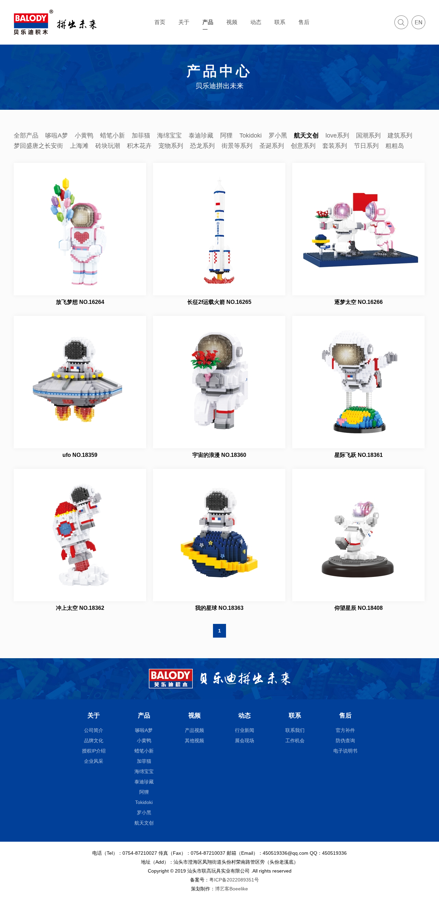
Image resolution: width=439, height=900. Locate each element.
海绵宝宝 (169, 135)
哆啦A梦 (56, 135)
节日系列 (366, 145)
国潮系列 (368, 135)
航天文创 (306, 135)
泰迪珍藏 (201, 135)
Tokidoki (250, 135)
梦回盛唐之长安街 (38, 145)
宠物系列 (170, 145)
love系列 (337, 135)
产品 (207, 22)
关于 (183, 22)
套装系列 (334, 145)
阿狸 (226, 135)
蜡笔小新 (112, 135)
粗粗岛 (394, 145)
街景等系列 (237, 145)
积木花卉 (139, 145)
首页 (159, 22)
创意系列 (303, 145)
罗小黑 (278, 135)
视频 (231, 22)
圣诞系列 (271, 145)
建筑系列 (400, 135)
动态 (255, 22)
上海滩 (79, 145)
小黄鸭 (84, 135)
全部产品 (26, 135)
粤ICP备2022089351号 (234, 880)
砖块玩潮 (107, 145)
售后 (303, 22)
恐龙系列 (202, 145)
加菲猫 (141, 135)
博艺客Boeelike (231, 888)
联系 (279, 22)
